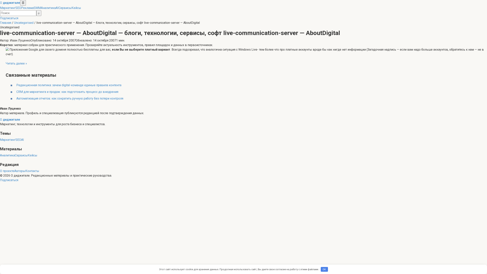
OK (324, 269)
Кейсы (76, 8)
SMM (37, 8)
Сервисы (65, 8)
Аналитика (48, 8)
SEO (18, 8)
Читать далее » (16, 63)
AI (57, 8)
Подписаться (9, 18)
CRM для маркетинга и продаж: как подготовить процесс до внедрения (67, 92)
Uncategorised (23, 23)
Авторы (19, 171)
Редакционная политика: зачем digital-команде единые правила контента (68, 85)
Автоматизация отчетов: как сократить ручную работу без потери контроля (69, 98)
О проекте (7, 171)
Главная (5, 23)
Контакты (32, 171)
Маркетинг (7, 8)
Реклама (27, 8)
